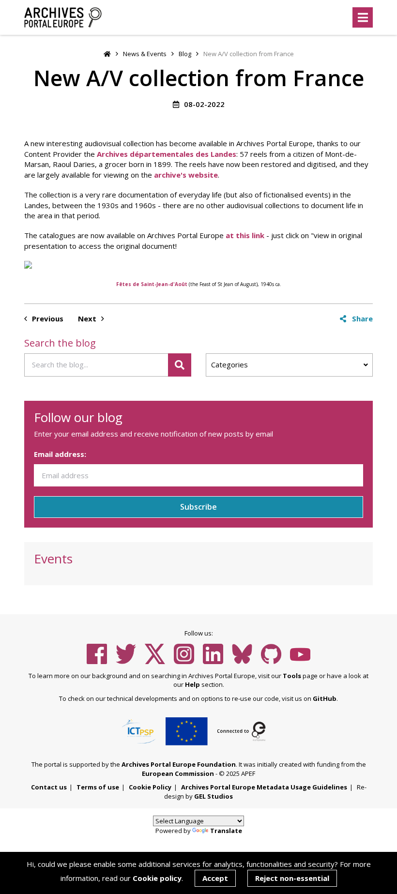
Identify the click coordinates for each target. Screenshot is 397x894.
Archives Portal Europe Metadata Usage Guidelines (264, 787)
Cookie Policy (150, 787)
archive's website (186, 175)
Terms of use (97, 787)
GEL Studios (213, 796)
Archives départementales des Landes (166, 154)
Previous (46, 318)
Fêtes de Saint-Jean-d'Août (151, 284)
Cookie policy (157, 878)
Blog (185, 53)
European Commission (178, 773)
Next (88, 318)
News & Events (145, 53)
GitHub (324, 698)
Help (192, 684)
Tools (292, 675)
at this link (245, 235)
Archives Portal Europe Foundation (179, 764)
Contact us (49, 787)
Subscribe (198, 506)
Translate (226, 830)
